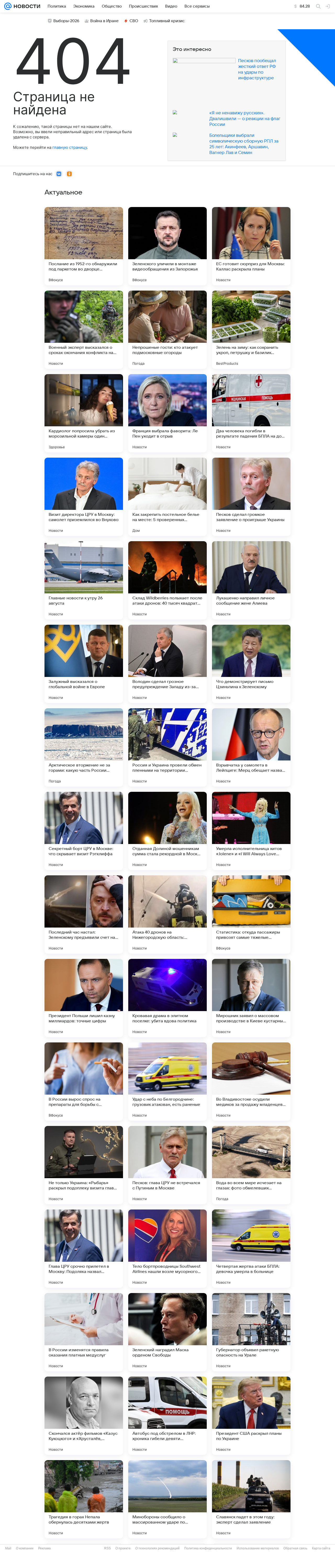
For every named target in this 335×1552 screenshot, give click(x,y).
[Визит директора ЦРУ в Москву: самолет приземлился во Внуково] (83, 497)
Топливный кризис (167, 21)
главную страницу (69, 147)
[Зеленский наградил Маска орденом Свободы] (167, 1332)
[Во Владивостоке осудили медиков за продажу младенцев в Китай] (251, 1081)
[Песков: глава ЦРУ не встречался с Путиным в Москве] (167, 1165)
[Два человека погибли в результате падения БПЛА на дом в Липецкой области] (251, 413)
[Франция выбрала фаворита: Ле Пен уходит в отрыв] (167, 413)
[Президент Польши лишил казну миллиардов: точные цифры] (83, 998)
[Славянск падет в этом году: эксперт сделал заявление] (251, 1499)
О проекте (123, 1548)
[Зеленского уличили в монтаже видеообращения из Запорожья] (167, 246)
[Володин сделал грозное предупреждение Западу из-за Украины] (167, 664)
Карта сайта (321, 1548)
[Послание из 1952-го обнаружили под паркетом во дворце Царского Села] (83, 246)
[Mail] (8, 6)
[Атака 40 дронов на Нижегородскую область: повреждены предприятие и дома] (167, 914)
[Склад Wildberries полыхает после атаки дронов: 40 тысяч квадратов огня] (167, 580)
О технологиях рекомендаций (157, 1548)
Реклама (44, 1548)
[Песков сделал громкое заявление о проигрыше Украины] (251, 497)
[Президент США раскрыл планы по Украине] (251, 1416)
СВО (134, 21)
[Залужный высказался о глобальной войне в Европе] (83, 664)
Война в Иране (104, 21)
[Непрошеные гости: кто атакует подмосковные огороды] (167, 330)
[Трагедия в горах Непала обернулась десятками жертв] (83, 1499)
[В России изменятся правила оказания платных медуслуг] (83, 1332)
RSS (107, 1548)
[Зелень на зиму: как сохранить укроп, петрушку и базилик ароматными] (251, 330)
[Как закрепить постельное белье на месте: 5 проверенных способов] (167, 497)
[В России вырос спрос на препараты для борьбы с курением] (83, 1081)
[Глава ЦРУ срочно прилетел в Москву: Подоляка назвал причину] (83, 1248)
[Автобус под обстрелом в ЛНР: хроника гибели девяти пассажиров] (167, 1416)
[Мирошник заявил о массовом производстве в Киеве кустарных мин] (251, 998)
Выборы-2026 (66, 21)
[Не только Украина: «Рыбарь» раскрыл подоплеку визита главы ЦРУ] (83, 1165)
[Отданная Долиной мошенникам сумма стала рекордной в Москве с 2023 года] (167, 831)
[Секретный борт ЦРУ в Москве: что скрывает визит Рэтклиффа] (83, 831)
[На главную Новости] (26, 6)
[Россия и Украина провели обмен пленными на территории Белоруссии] (167, 747)
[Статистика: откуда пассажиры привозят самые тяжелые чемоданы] (251, 914)
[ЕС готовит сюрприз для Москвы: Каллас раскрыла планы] (251, 246)
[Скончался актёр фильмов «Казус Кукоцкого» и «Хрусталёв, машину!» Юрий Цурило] (83, 1416)
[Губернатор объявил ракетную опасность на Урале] (251, 1332)
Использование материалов (258, 1548)
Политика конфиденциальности (208, 1548)
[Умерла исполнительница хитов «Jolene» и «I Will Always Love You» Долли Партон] (251, 831)
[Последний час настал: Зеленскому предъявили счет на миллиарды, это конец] (83, 914)
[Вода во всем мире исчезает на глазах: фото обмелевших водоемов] (251, 1165)
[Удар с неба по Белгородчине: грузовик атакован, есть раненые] (167, 1081)
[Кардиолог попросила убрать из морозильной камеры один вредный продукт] (83, 413)
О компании (25, 1548)
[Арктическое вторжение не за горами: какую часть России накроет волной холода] (83, 747)
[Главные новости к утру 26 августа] (83, 580)
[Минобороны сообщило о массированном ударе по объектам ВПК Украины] (167, 1499)
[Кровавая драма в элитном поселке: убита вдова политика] (167, 998)
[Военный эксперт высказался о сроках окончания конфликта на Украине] (83, 330)
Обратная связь (295, 1548)
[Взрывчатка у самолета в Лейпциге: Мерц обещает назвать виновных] (251, 747)
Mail (8, 1548)
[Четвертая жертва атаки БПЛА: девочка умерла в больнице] (251, 1248)
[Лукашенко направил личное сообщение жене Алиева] (251, 580)
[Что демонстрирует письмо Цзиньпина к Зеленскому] (251, 664)
